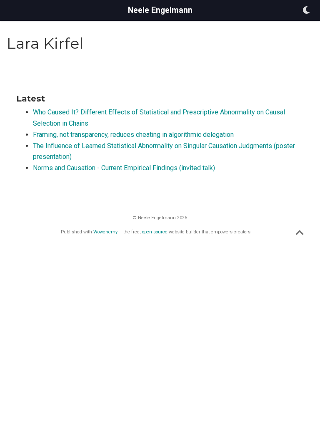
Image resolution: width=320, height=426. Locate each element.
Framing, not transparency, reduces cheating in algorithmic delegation (133, 135)
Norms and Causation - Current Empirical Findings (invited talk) (124, 168)
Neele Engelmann (160, 10)
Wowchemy (105, 232)
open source (155, 232)
